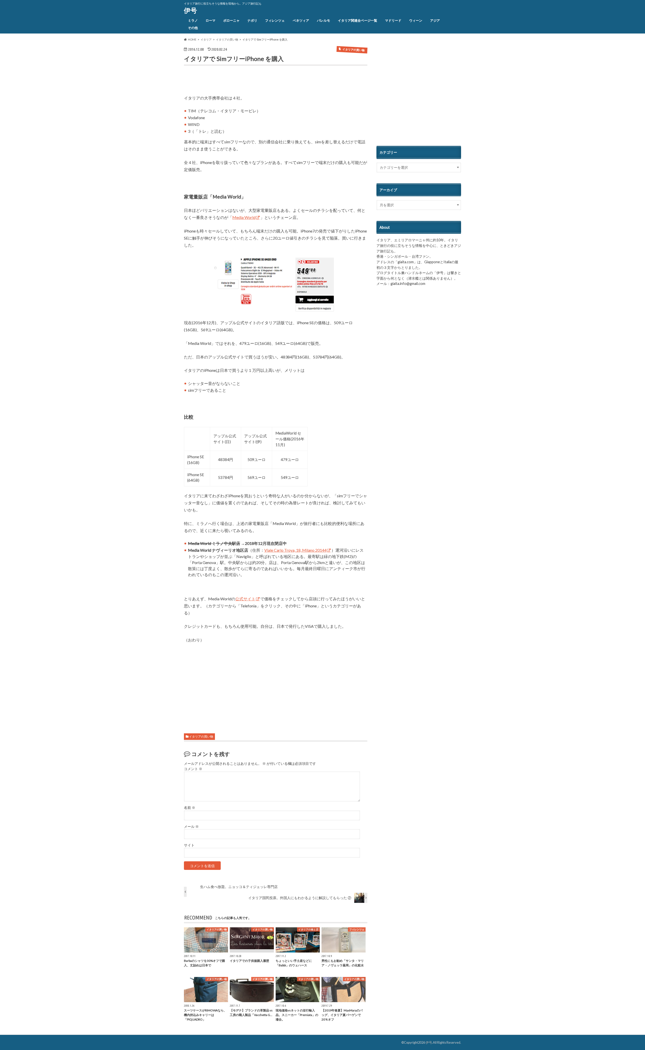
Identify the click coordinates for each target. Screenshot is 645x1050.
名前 (189, 808)
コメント (193, 769)
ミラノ (193, 20)
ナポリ (252, 20)
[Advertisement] (243, 81)
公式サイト (245, 598)
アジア (435, 20)
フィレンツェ (275, 20)
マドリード (393, 20)
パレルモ (323, 20)
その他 (193, 28)
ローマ (210, 20)
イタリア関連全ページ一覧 (357, 20)
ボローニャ (231, 20)
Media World (243, 217)
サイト (189, 845)
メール (191, 827)
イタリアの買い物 (201, 736)
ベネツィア (301, 20)
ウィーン (415, 20)
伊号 (190, 10)
